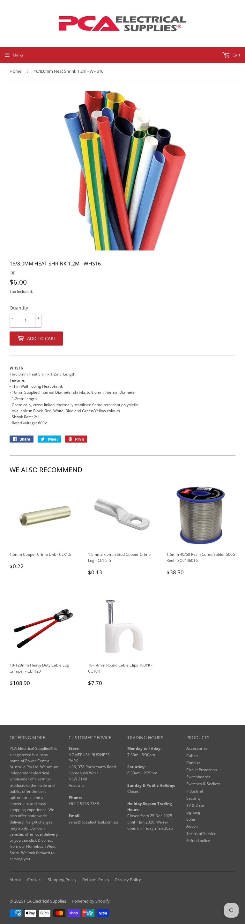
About (15, 880)
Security (193, 798)
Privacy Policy (128, 880)
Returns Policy (95, 880)
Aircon (192, 826)
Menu (18, 55)
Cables (192, 755)
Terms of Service (201, 833)
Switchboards (198, 776)
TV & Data (195, 805)
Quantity (19, 308)
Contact (34, 880)
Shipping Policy (62, 880)
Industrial (194, 791)
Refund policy (198, 840)
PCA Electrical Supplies (45, 901)
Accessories (197, 748)
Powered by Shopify (91, 901)
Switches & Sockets (203, 783)
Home (15, 71)
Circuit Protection (201, 769)
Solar (191, 819)
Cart (236, 55)
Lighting (193, 812)
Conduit (193, 762)
